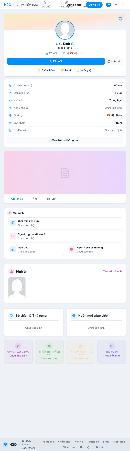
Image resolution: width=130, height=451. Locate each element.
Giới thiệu (17, 198)
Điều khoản (69, 447)
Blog (106, 441)
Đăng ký (94, 4)
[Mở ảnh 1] (17, 288)
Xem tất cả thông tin (65, 140)
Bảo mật (85, 447)
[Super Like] (121, 19)
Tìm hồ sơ (93, 441)
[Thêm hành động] (9, 19)
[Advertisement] (65, 398)
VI (108, 4)
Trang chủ (47, 441)
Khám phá (64, 441)
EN (115, 4)
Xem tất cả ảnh (112, 271)
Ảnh (35, 198)
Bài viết (52, 198)
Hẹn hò (78, 441)
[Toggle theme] (123, 5)
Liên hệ (99, 447)
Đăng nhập (74, 4)
